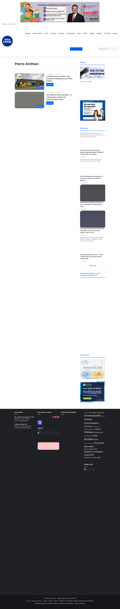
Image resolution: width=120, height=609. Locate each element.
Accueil (28, 601)
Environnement (71, 33)
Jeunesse (88, 426)
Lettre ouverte (96, 426)
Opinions (99, 33)
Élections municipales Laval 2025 (93, 453)
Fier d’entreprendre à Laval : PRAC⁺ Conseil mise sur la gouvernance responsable (92, 256)
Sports (95, 439)
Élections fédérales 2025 (91, 449)
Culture (46, 33)
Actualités (27, 33)
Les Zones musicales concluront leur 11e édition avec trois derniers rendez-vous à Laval (92, 230)
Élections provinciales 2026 (92, 457)
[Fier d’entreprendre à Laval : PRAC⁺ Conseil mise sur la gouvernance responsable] (92, 245)
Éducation (61, 33)
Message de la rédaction (89, 429)
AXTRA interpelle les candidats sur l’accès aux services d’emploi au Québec (91, 178)
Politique (91, 33)
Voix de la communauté (89, 443)
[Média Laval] (7, 41)
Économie (53, 33)
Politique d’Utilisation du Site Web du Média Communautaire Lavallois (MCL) (54, 603)
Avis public (92, 412)
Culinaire (103, 416)
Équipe (50, 601)
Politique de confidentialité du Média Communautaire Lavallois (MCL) (76, 601)
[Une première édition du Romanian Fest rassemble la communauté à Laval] (92, 193)
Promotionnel (98, 432)
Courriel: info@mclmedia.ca (21, 420)
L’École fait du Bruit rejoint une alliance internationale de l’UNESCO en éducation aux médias (91, 152)
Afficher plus (92, 265)
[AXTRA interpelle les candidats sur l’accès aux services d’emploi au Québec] (92, 167)
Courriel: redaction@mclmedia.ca (22, 427)
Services (55, 601)
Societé (88, 439)
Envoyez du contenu (36, 601)
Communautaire (37, 33)
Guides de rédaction (80, 603)
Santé (79, 33)
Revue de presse (88, 436)
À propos (115, 33)
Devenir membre (76, 49)
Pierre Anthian (50, 74)
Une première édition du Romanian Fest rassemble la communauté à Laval (91, 204)
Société (85, 33)
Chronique (107, 33)
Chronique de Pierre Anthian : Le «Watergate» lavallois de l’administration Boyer (59, 97)
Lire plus (49, 84)
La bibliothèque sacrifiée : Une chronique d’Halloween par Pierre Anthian (59, 78)
